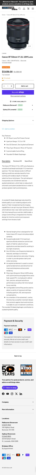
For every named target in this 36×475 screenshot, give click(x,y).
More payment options (18, 96)
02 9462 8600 (6, 436)
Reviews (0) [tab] (17, 161)
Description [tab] (6, 161)
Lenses (4, 53)
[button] (28, 8)
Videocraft (9, 467)
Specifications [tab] (30, 161)
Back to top (18, 356)
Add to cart (24, 86)
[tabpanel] (18, 238)
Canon (4, 60)
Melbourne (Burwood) (10, 105)
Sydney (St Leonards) (9, 109)
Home (3, 14)
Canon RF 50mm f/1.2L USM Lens (16, 14)
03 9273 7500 (6, 425)
